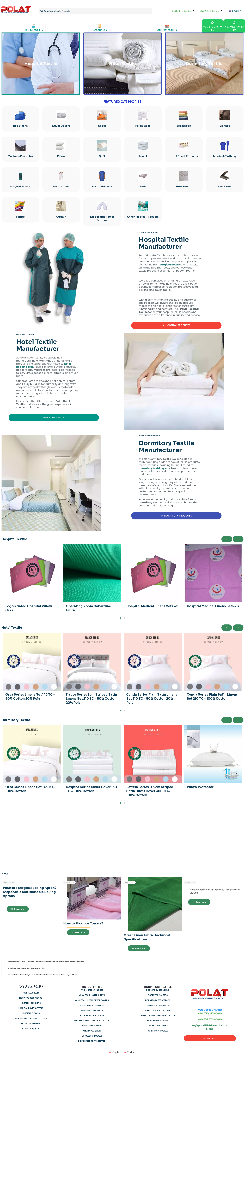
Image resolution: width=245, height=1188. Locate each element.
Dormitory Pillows (157, 1020)
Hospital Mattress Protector (30, 1018)
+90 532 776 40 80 (210, 1019)
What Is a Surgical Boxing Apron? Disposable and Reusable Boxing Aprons (29, 892)
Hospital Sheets (30, 992)
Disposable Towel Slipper (92, 1041)
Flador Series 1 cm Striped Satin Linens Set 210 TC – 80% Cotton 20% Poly (91, 699)
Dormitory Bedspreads (157, 1000)
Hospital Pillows (30, 1023)
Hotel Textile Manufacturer (37, 345)
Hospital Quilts (30, 1028)
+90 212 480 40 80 (210, 1009)
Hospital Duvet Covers (30, 1008)
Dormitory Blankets (158, 1005)
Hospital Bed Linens (30, 987)
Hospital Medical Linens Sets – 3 (213, 606)
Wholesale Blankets (92, 1010)
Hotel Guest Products (91, 1015)
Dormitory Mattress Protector (158, 1015)
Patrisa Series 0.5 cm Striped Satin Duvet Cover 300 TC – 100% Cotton (149, 791)
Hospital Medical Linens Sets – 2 (152, 606)
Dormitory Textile (158, 1025)
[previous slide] (226, 539)
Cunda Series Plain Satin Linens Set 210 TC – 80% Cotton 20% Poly (151, 699)
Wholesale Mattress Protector (91, 1020)
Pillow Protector (200, 787)
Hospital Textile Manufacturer (164, 243)
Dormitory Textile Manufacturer (166, 446)
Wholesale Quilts (91, 1030)
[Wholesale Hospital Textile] (51, 279)
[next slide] (238, 539)
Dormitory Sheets (158, 995)
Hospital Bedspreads (30, 998)
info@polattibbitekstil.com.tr (210, 1025)
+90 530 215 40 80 (210, 1013)
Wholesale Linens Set (92, 990)
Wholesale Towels (92, 1036)
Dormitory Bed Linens (157, 990)
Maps (209, 1029)
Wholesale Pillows (92, 1025)
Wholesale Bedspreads (92, 1005)
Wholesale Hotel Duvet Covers (92, 1000)
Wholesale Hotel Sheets (92, 995)
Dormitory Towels (158, 1030)
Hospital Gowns (31, 1013)
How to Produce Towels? (83, 923)
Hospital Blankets (31, 1003)
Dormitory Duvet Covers (158, 1010)
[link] (51, 279)
